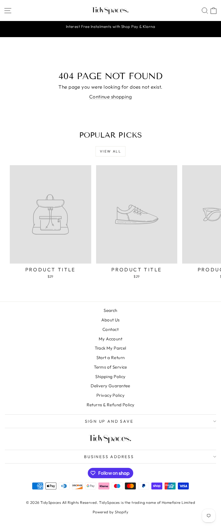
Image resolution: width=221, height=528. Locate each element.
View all (110, 151)
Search (110, 310)
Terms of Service (110, 367)
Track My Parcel (110, 348)
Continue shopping (110, 97)
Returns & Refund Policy (111, 404)
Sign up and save (109, 421)
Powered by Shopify (111, 512)
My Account (110, 339)
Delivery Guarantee (110, 385)
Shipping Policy (110, 376)
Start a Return (110, 357)
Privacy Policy (110, 395)
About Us (110, 320)
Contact (110, 329)
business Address (109, 456)
